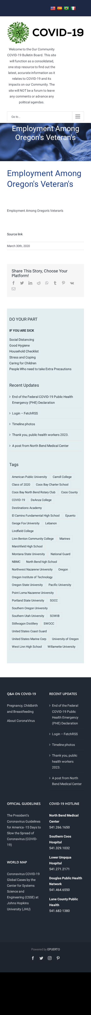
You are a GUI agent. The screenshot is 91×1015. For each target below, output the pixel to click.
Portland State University (28, 600)
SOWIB (55, 616)
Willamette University (61, 646)
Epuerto (70, 515)
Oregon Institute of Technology (32, 577)
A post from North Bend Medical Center (40, 446)
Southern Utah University (28, 616)
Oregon (63, 569)
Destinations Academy (27, 508)
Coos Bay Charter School (52, 484)
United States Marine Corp (29, 639)
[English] (53, 8)
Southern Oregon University (30, 608)
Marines (65, 538)
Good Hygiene (19, 345)
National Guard (60, 554)
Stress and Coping (22, 357)
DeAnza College (41, 500)
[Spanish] (59, 8)
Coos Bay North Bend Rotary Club (33, 492)
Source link (15, 234)
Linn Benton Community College (33, 538)
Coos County (69, 492)
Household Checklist (24, 351)
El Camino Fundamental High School (36, 515)
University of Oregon (65, 639)
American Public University (29, 477)
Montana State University (28, 554)
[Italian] (73, 8)
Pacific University (60, 585)
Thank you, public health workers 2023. (40, 435)
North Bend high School (41, 561)
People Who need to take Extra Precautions (40, 369)
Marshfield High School (27, 546)
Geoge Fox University (25, 523)
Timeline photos (23, 424)
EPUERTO (53, 949)
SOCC (54, 600)
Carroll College (62, 477)
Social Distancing (21, 339)
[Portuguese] (66, 8)
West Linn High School (27, 646)
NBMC (16, 561)
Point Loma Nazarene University (33, 592)
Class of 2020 (21, 484)
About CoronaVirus (21, 721)
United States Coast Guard (29, 631)
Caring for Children (22, 363)
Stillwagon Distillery (25, 623)
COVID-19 (18, 500)
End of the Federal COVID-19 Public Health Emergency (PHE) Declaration (65, 714)
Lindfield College (23, 531)
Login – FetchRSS (25, 413)
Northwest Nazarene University (32, 569)
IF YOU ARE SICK (21, 330)
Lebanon (51, 523)
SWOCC (49, 623)
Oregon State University (27, 585)
